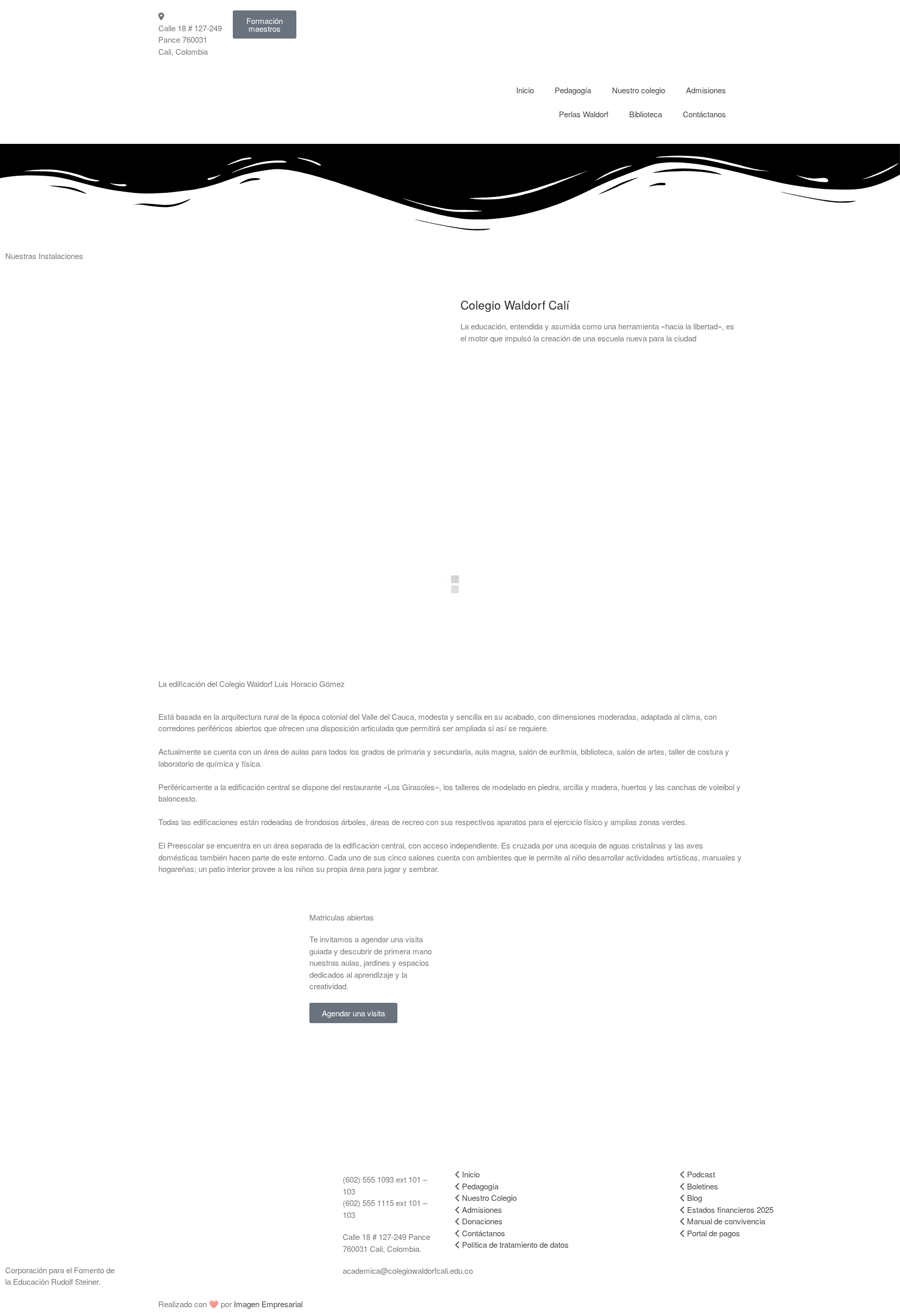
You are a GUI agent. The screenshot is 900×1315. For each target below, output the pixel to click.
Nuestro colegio (638, 89)
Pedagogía (573, 89)
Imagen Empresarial (268, 1303)
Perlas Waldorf (583, 113)
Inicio (525, 89)
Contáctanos (704, 113)
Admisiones (706, 89)
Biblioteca (645, 113)
